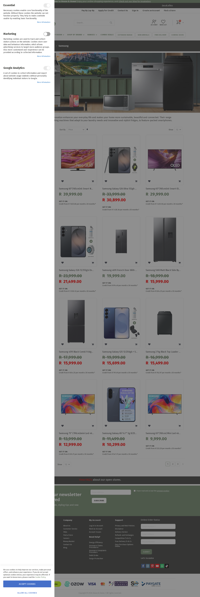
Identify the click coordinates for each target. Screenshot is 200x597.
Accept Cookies (27, 584)
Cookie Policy (40, 577)
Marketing (47, 34)
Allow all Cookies (27, 593)
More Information (43, 22)
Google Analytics (47, 68)
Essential (47, 5)
